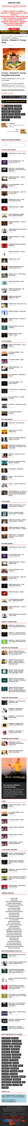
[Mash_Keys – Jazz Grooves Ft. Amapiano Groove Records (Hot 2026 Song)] (4, 171)
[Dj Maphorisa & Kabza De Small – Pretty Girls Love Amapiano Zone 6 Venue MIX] (4, 448)
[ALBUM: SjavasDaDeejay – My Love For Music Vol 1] (4, 291)
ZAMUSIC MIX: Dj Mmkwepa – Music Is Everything (16, 751)
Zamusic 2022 (14, 898)
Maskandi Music (6, 1082)
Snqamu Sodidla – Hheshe (15, 834)
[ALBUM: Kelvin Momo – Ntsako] (4, 254)
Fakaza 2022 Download (14, 928)
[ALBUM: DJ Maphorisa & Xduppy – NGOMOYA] (4, 247)
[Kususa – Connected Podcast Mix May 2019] (4, 981)
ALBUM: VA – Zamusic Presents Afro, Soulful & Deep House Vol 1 (17, 640)
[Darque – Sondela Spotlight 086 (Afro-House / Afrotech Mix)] (4, 856)
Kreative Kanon (14, 1115)
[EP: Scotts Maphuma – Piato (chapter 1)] (4, 187)
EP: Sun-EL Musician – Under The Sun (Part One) (17, 192)
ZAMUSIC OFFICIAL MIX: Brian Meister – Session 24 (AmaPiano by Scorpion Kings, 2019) (17, 652)
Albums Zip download (14, 948)
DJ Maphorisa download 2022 (14, 929)
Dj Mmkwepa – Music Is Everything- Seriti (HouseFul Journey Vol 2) (16, 743)
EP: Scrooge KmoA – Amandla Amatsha (16, 397)
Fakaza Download (14, 926)
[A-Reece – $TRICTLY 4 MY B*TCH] (4, 486)
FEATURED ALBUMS (7, 543)
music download (14, 920)
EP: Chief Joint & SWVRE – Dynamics (15, 412)
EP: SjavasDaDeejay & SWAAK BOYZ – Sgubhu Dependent (16, 215)
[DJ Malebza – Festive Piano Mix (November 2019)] (4, 704)
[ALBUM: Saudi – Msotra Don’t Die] (4, 306)
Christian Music (16, 1054)
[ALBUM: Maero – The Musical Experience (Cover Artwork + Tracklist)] (4, 537)
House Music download (14, 941)
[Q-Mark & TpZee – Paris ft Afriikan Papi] (4, 433)
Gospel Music (5, 1068)
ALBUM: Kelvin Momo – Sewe (16, 281)
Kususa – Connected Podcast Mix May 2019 (17, 978)
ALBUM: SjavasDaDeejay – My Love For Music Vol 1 (16, 289)
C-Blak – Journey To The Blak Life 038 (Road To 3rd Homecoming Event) (17, 878)
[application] (14, 97)
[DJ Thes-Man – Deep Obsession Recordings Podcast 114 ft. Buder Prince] (4, 997)
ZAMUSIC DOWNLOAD (7, 36)
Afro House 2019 (6, 1041)
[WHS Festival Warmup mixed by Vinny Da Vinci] (4, 957)
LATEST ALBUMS (6, 341)
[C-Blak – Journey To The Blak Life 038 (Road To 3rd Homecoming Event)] (4, 879)
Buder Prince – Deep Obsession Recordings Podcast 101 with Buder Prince (17, 1004)
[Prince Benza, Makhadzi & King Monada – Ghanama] (4, 464)
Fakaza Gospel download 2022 (14, 936)
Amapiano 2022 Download (14, 903)
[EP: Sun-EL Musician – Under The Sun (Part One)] (4, 194)
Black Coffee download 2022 (14, 925)
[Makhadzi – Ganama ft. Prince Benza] (4, 457)
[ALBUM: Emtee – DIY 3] (4, 262)
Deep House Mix (14, 1060)
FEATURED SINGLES (7, 419)
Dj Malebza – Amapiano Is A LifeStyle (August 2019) (16, 731)
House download (14, 939)
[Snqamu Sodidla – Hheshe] (4, 837)
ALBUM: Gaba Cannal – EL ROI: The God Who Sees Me (16, 200)
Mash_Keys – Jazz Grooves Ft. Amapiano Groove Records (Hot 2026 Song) (17, 170)
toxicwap (17, 117)
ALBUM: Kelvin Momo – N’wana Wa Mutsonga (17, 177)
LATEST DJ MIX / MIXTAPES (9, 849)
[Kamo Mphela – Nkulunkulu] (4, 471)
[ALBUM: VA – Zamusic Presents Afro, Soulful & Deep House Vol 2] (4, 635)
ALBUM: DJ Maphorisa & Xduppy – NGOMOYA (17, 244)
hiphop (11, 114)
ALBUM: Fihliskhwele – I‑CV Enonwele (16, 367)
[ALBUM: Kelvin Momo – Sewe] (4, 284)
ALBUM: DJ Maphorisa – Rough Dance (17, 237)
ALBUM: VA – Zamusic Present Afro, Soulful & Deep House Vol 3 (17, 626)
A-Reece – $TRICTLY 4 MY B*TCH (17, 483)
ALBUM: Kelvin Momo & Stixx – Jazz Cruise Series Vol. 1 (17, 267)
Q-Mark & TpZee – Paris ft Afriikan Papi (16, 431)
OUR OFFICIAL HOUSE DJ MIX (9, 648)
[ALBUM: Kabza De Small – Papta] (4, 156)
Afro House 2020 (16, 1041)
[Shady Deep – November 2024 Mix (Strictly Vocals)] (4, 872)
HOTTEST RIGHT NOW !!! (8, 150)
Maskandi (22, 1076)
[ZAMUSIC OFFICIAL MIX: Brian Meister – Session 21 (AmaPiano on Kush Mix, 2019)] (4, 681)
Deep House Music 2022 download (14, 946)
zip (21, 1085)
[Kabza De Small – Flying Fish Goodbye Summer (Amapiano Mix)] (4, 863)
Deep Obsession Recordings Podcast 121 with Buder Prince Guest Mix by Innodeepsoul (17, 971)
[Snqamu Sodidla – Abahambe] (4, 830)
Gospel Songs (14, 1068)
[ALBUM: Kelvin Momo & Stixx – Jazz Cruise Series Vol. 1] (4, 269)
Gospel (20, 1065)
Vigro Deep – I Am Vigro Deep (16, 422)
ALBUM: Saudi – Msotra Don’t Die (17, 303)
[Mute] (20, 97)
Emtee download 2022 (14, 921)
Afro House (15, 1038)
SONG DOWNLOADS (19, 36)
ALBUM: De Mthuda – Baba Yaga (17, 311)
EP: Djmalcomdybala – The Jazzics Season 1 (16, 382)
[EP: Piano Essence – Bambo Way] (4, 392)
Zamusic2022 (14, 900)
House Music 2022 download (14, 944)
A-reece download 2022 (14, 908)
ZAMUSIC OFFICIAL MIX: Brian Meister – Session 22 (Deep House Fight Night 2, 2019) (16, 671)
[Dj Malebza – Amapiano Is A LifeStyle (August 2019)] (4, 734)
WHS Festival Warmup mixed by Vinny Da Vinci (17, 955)
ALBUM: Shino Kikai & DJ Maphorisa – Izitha (15, 297)
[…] (14, 796)
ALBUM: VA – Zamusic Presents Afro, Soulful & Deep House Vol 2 (17, 633)
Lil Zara (17, 114)
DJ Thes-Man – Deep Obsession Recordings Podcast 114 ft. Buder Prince (18, 996)
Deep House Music (6, 1063)
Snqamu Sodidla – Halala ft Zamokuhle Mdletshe (16, 842)
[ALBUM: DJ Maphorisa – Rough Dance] (4, 239)
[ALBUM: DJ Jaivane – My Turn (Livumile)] (4, 329)
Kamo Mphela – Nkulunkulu (16, 469)
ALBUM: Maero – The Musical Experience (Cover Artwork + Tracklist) (16, 536)
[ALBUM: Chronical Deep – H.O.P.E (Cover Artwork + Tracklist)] (4, 507)
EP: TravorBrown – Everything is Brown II (17, 375)
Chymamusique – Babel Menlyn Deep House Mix (17, 886)
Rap (3, 117)
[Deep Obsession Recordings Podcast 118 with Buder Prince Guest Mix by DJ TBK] (4, 988)
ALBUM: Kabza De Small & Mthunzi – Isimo (15, 334)
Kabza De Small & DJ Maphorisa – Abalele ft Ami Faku (17, 438)
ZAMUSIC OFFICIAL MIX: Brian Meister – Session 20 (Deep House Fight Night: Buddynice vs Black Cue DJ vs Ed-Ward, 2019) (17, 689)
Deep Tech (15, 1063)
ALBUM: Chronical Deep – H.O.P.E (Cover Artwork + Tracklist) (17, 505)
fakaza (11, 108)
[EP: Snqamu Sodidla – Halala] (4, 362)
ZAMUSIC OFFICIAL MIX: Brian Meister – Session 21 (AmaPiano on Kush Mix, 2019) (17, 680)
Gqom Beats (5, 1071)
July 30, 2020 (5, 45)
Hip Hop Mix (18, 108)
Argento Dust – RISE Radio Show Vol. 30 (17, 1012)
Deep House (5, 1060)
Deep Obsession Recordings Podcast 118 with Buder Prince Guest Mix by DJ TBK (17, 987)
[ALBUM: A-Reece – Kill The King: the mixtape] (4, 276)
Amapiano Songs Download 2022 (14, 905)
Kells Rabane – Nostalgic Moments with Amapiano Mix (16, 1027)
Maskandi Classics (6, 1079)
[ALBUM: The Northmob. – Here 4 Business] (4, 347)
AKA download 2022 (14, 913)
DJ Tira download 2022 (14, 923)
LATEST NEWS (5, 501)
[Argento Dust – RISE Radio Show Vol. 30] (4, 1014)
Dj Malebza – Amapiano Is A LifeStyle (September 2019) (16, 724)
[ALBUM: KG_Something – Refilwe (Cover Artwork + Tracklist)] (4, 522)
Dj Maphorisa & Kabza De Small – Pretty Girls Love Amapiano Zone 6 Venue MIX (17, 446)
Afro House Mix (6, 1043)
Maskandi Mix (17, 1079)
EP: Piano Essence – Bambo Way (17, 389)
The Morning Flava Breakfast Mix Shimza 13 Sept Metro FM (17, 962)
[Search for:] (14, 145)
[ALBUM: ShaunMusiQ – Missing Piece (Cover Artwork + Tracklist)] (4, 530)
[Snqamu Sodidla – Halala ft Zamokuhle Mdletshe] (4, 845)
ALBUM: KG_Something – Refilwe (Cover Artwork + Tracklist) (17, 520)
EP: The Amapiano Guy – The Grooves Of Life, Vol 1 (16, 161)
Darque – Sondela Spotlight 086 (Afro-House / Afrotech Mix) (17, 853)
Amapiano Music (6, 1054)
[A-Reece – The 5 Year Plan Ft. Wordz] (4, 479)
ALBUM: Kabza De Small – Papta (17, 153)
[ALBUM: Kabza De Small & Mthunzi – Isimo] (4, 336)
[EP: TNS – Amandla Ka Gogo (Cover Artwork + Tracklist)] (4, 515)
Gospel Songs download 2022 (14, 934)
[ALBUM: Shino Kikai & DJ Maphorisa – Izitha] (4, 299)
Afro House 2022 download (14, 943)
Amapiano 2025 (6, 1052)
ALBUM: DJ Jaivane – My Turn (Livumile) (16, 326)
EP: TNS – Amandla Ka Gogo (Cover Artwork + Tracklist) (16, 513)
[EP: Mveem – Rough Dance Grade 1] (4, 407)
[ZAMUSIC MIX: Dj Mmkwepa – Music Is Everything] (4, 753)
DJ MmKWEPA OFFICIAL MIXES (10, 738)
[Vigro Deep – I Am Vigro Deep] (4, 425)
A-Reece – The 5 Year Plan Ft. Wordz (16, 477)
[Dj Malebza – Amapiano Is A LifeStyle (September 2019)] (4, 726)
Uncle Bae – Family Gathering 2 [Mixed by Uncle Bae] (17, 1020)
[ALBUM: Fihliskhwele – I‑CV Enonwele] (4, 370)
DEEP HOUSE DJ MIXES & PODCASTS (11, 951)
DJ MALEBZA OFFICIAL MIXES (9, 697)
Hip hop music (6, 111)
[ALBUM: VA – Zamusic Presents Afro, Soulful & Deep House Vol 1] (4, 643)
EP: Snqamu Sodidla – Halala (16, 359)
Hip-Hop (5, 114)
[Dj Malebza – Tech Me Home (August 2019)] (4, 719)
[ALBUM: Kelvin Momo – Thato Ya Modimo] (4, 224)
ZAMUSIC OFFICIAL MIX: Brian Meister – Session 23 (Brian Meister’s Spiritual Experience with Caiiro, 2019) (17, 662)
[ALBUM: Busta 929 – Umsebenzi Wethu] (4, 321)
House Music (15, 1076)
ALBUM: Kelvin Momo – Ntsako (17, 251)
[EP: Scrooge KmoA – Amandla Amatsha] (4, 399)
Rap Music (9, 117)
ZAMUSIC (12, 45)
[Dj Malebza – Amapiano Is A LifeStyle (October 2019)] (4, 711)
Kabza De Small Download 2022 (14, 901)
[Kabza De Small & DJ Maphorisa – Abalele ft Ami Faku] (4, 440)
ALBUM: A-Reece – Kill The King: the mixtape (17, 274)
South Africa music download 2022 (14, 918)
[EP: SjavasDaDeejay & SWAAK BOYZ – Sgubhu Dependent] (4, 217)
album (11, 1046)
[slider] (24, 97)
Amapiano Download (14, 906)
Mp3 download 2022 (14, 915)
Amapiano (17, 1046)
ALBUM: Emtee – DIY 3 (14, 259)
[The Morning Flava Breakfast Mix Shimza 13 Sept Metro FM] (4, 965)
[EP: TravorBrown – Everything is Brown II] (4, 377)
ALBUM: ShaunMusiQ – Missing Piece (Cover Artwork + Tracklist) (18, 528)
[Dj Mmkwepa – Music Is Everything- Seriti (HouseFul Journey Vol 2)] (4, 745)
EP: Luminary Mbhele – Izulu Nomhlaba (16, 352)
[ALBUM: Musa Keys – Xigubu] (4, 209)
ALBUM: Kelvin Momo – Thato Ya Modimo (17, 222)
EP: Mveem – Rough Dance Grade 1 (17, 405)
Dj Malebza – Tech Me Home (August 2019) (16, 716)
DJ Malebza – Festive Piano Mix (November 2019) (17, 701)
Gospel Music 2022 (14, 938)
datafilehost (8, 105)
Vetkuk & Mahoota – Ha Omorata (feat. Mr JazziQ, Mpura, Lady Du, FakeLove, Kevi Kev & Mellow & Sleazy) (18, 493)
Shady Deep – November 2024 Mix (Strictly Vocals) (18, 870)
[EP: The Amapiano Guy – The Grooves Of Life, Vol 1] (4, 163)
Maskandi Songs (16, 1082)
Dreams (4, 108)
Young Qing (6, 120)
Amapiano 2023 (15, 1049)
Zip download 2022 (14, 916)
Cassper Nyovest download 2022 (14, 911)
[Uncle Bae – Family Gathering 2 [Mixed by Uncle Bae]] (4, 1022)
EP (10, 1065)
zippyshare (5, 1087)
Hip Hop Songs (15, 111)
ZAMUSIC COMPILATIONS (9, 622)
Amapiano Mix (15, 1052)
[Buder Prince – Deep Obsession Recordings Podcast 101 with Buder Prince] (4, 1006)
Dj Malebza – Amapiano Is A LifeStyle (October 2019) (16, 709)
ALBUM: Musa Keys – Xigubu (16, 206)
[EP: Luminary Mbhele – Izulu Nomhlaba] (4, 355)
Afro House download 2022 (14, 933)
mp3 (23, 114)
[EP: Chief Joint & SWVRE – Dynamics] (4, 414)
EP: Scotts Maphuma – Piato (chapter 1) (16, 185)
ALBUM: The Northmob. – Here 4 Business (17, 345)
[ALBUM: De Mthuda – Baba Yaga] (4, 314)
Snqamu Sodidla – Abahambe (16, 827)
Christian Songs (6, 1057)
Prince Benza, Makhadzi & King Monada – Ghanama (17, 462)
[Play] (3, 97)
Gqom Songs (13, 1071)
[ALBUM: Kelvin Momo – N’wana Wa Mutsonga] (4, 180)
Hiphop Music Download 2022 (14, 931)
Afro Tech (4, 1046)
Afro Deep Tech (6, 1038)
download (17, 105)
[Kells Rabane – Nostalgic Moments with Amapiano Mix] (4, 1029)
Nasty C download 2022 (14, 910)
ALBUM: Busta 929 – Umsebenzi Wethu (17, 319)
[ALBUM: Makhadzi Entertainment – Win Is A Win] (4, 232)
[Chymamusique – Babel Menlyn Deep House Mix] (4, 888)
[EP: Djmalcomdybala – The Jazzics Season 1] (4, 385)
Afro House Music (16, 1043)
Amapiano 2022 (6, 1049)
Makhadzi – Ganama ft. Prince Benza (17, 454)
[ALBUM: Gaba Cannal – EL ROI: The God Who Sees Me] (4, 202)
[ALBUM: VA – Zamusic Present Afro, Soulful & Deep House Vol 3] (4, 628)
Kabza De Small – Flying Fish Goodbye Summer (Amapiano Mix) (16, 862)
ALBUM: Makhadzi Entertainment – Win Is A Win (17, 229)
